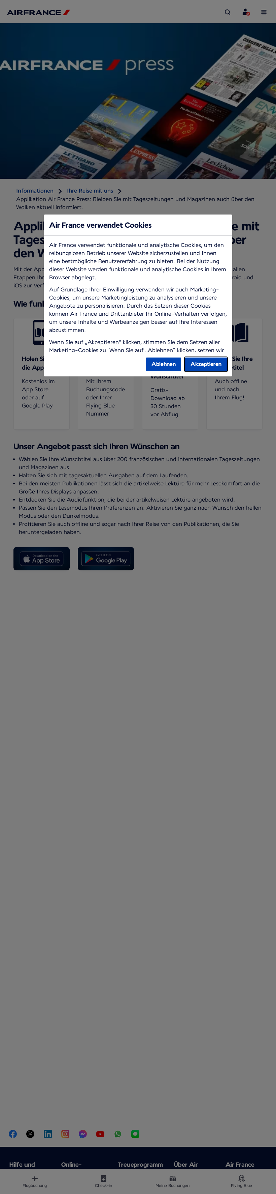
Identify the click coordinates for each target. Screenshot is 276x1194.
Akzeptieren (206, 364)
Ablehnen (163, 364)
